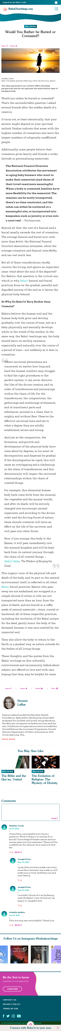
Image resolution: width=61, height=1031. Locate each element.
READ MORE (8, 739)
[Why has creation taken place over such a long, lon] (20, 954)
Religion (30, 26)
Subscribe (12, 989)
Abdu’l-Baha (12, 561)
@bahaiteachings (47, 938)
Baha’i (24, 280)
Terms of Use (10, 1008)
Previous (2, 954)
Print (53, 688)
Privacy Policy (12, 1004)
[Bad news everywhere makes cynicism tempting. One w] (41, 954)
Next (58, 954)
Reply (18, 852)
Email (37, 688)
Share (3, 46)
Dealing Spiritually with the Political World (35, 81)
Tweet (12, 46)
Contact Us (9, 999)
